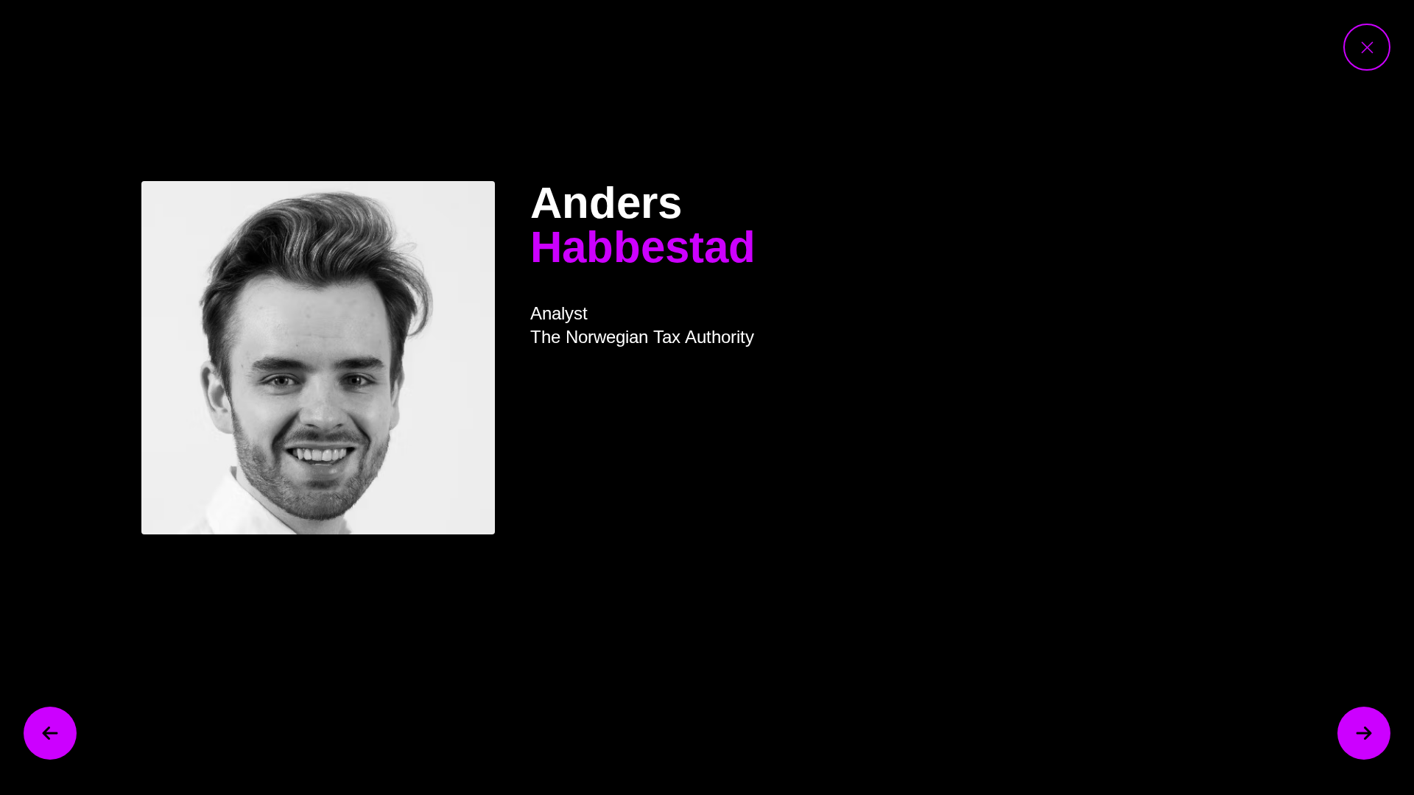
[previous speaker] (50, 733)
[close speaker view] (1366, 47)
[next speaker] (1363, 733)
